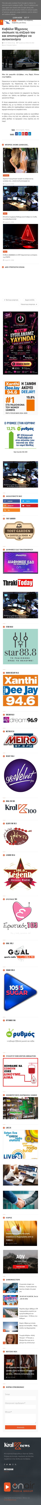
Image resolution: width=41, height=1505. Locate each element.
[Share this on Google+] (23, 133)
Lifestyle (6, 175)
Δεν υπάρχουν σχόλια (10, 45)
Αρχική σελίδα (29, 300)
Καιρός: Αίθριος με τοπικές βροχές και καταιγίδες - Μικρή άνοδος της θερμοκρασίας (28, 1325)
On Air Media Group (10, 1500)
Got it (26, 18)
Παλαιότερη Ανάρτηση (28, 304)
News (14, 20)
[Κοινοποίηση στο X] (19, 133)
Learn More (17, 18)
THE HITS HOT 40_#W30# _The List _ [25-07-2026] (20, 1372)
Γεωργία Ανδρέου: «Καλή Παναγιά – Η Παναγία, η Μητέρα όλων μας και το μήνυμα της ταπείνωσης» (27, 1339)
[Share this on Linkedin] (29, 133)
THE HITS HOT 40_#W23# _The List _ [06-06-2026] (28, 1297)
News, (27, 130)
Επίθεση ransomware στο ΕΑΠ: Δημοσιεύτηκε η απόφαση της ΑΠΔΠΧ (20, 256)
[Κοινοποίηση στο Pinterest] (26, 133)
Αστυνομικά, (20, 130)
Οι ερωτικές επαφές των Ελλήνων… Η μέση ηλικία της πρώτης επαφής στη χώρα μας (28, 1287)
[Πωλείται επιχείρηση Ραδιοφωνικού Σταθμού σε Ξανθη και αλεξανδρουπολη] (20, 218)
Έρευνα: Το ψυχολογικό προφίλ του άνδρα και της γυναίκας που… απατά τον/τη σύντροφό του (18, 179)
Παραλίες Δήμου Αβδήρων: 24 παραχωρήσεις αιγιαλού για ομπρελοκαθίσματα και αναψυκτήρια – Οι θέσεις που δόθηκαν (28, 1313)
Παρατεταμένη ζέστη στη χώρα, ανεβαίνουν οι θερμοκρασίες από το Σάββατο (24, 22)
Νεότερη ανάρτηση (12, 300)
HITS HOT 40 (10, 1367)
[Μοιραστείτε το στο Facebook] (16, 133)
